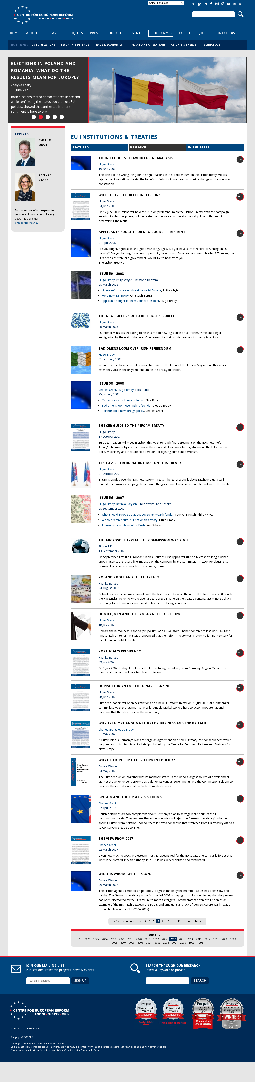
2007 (123, 942)
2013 (199, 939)
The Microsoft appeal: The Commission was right (144, 540)
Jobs (203, 33)
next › (189, 921)
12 (179, 921)
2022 (122, 939)
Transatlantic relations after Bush (123, 525)
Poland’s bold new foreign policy (123, 411)
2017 (164, 939)
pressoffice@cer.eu (27, 222)
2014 (190, 939)
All (80, 939)
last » (198, 921)
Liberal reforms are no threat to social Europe (131, 290)
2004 (149, 942)
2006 (131, 942)
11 (173, 921)
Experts (186, 33)
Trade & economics (108, 44)
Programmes (161, 33)
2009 (233, 939)
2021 (130, 939)
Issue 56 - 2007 (111, 497)
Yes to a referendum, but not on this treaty (140, 463)
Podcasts (115, 33)
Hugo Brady (107, 164)
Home (14, 33)
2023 (113, 939)
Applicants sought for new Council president (142, 232)
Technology (211, 44)
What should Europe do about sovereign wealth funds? (138, 514)
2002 (166, 942)
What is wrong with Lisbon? (125, 874)
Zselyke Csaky (21, 78)
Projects (75, 33)
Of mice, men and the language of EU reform (140, 614)
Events (136, 33)
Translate (167, 6)
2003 (157, 942)
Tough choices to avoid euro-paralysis (136, 158)
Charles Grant (43, 78)
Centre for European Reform (43, 15)
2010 (224, 939)
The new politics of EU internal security (137, 316)
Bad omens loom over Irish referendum (135, 348)
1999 (191, 942)
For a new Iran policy (115, 295)
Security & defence (75, 44)
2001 (174, 942)
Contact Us (224, 33)
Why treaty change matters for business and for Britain (152, 723)
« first (117, 921)
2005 (140, 942)
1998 (200, 942)
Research (53, 33)
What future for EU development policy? (137, 760)
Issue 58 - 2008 (111, 383)
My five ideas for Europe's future (123, 400)
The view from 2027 (116, 838)
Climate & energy (184, 44)
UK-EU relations (43, 44)
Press (94, 33)
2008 (114, 942)
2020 (139, 939)
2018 (156, 939)
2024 (104, 939)
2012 (207, 939)
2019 (147, 939)
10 (167, 921)
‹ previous (129, 921)
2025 (96, 939)
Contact (17, 1028)
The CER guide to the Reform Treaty (131, 425)
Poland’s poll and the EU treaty (129, 577)
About (32, 33)
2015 (181, 939)
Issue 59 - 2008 (111, 273)
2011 (216, 939)
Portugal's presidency (120, 651)
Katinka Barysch (126, 504)
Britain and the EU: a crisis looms (130, 797)
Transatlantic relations (147, 44)
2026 (87, 939)
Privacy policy (37, 1028)
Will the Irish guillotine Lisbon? (129, 195)
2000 (183, 942)
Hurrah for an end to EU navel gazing (135, 686)
